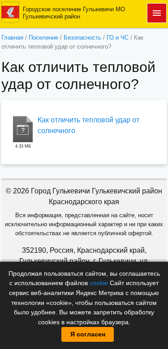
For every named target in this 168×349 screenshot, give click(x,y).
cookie (99, 282)
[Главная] (10, 12)
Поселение (43, 37)
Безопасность (82, 37)
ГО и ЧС (118, 37)
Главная (12, 37)
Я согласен (87, 334)
